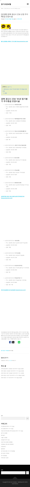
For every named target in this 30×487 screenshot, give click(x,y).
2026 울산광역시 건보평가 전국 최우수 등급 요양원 (12, 368)
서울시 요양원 (4, 437)
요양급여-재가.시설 (5, 439)
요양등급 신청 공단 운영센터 (7, 444)
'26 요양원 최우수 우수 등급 (7, 428)
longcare (19, 19)
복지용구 (3, 435)
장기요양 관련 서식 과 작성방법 (8, 451)
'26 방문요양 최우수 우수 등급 (7, 426)
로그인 (10, 360)
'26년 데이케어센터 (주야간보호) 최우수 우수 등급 (12, 430)
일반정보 (3, 448)
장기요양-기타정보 (5, 350)
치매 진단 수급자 (4, 457)
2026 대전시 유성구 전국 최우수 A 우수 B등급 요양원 (12, 375)
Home (2, 8)
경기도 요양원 (4, 433)
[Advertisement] (15, 63)
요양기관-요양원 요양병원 (6, 442)
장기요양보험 (6, 4)
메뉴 (27, 4)
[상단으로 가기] (15, 478)
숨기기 (9, 86)
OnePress (20, 482)
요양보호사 (3, 446)
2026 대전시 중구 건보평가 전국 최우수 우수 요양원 (12, 373)
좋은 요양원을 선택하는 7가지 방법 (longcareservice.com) (14, 41)
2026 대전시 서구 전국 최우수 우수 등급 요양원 (11, 377)
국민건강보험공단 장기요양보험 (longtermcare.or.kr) (13, 290)
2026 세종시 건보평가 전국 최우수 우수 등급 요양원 (12, 371)
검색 (2, 415)
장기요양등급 (4, 455)
